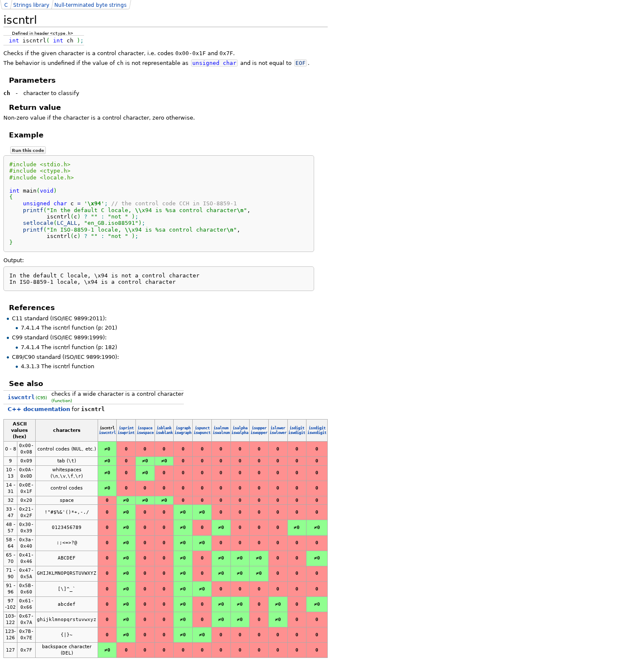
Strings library (31, 5)
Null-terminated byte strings (90, 5)
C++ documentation (39, 409)
